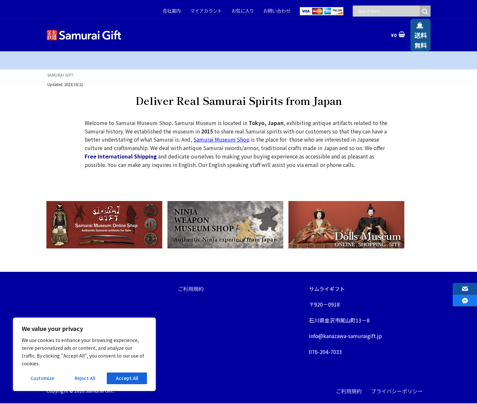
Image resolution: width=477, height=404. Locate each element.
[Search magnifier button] (425, 12)
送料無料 (420, 40)
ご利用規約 (191, 289)
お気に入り (242, 10)
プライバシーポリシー (397, 391)
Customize (42, 378)
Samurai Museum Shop (221, 139)
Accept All (127, 378)
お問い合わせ (276, 10)
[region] (84, 354)
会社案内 (172, 10)
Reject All (85, 378)
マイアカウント (206, 10)
